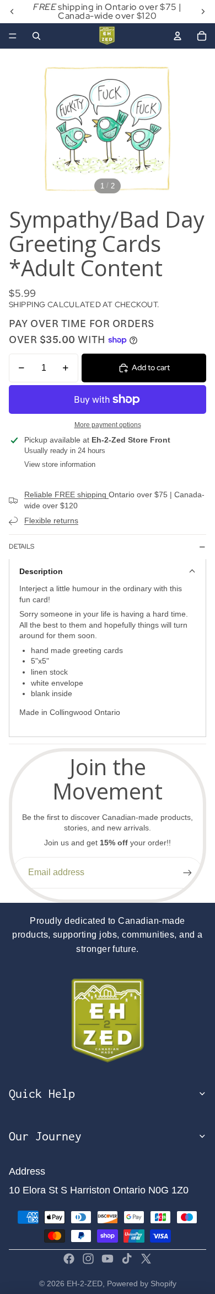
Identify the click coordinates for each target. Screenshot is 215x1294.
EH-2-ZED (85, 1283)
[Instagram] (88, 1258)
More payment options (107, 424)
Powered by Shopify (141, 1283)
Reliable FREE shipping (66, 494)
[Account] (177, 36)
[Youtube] (107, 1258)
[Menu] (12, 36)
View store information (59, 464)
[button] (107, 571)
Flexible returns (51, 520)
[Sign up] (187, 872)
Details (21, 546)
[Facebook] (69, 1258)
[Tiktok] (126, 1258)
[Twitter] (146, 1258)
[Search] (36, 36)
